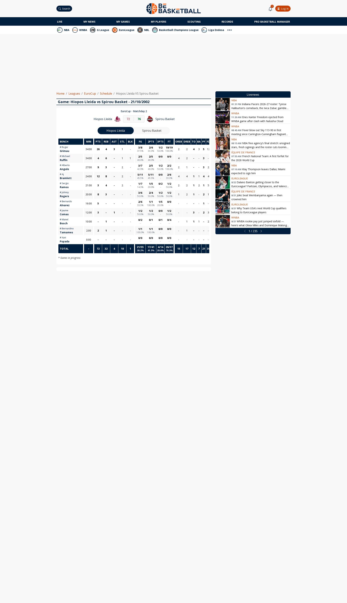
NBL (146, 30)
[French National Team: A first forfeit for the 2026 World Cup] (222, 156)
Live (59, 21)
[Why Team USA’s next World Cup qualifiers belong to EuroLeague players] (222, 208)
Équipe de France (243, 152)
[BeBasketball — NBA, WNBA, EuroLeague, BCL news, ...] (173, 8)
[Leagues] (229, 29)
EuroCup (90, 93)
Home (60, 93)
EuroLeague (126, 30)
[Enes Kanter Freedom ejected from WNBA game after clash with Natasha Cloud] (222, 117)
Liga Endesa (216, 30)
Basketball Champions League (179, 30)
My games (123, 21)
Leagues (74, 93)
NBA (66, 30)
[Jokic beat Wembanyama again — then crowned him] (222, 195)
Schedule (106, 93)
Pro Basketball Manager (272, 21)
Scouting (194, 21)
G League (103, 30)
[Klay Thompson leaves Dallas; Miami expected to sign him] (222, 169)
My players (158, 21)
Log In (285, 8)
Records (227, 21)
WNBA (83, 30)
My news (89, 21)
